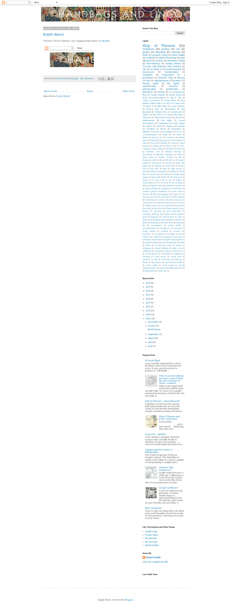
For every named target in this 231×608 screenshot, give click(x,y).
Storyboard (176, 112)
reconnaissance (150, 134)
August (151, 338)
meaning (150, 129)
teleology (178, 260)
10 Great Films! (152, 360)
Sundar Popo (154, 174)
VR (164, 183)
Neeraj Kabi (153, 109)
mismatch (178, 228)
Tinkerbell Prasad (162, 117)
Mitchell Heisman (173, 152)
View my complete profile (155, 562)
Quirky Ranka (152, 545)
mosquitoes (160, 234)
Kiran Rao (181, 149)
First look (154, 143)
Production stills (149, 160)
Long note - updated (155, 434)
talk (155, 260)
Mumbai (160, 52)
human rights (151, 83)
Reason (169, 163)
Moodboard (147, 155)
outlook (157, 237)
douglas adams (151, 206)
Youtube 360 (180, 186)
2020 (148, 283)
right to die (177, 248)
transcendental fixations (174, 262)
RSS (166, 160)
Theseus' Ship (165, 77)
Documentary (171, 72)
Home (90, 91)
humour (181, 126)
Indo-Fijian (158, 149)
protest (163, 243)
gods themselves (173, 211)
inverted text (148, 220)
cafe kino (153, 197)
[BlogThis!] (102, 78)
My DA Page (151, 542)
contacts (161, 200)
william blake (174, 268)
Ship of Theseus (159, 46)
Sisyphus (162, 172)
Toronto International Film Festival (162, 66)
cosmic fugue (178, 123)
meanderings (149, 86)
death (159, 126)
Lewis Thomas (178, 106)
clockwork (181, 197)
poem (146, 52)
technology (165, 260)
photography (149, 89)
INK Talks (162, 106)
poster (157, 131)
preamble (168, 131)
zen (183, 268)
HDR (145, 55)
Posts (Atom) (63, 96)
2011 (148, 310)
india (180, 217)
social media (160, 257)
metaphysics (164, 228)
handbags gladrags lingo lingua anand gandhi (162, 214)
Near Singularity (153, 508)
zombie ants (162, 271)
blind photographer (161, 194)
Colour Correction (151, 100)
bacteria (146, 194)
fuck (162, 209)
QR (160, 160)
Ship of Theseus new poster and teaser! (169, 417)
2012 (148, 306)
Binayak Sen (157, 138)
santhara (158, 251)
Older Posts (129, 91)
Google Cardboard (168, 487)
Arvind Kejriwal (174, 69)
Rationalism (157, 163)
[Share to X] (106, 78)
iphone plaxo (160, 220)
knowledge (154, 223)
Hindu (168, 146)
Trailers (179, 180)
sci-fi (183, 251)
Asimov (159, 60)
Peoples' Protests (166, 157)
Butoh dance (53, 34)
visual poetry (168, 265)
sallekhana (147, 251)
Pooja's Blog (151, 535)
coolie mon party (175, 200)
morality (164, 231)
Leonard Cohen (159, 55)
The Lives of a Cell (161, 114)
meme (163, 129)
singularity (177, 254)
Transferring (148, 183)
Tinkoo (145, 180)
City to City (175, 98)
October (152, 326)
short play (165, 254)
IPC (176, 146)
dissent (181, 77)
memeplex (176, 129)
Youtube (169, 186)
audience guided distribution (155, 191)
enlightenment (161, 80)
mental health (174, 225)
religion (179, 245)
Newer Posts (50, 91)
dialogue (168, 203)
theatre (145, 262)
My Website (151, 538)
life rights (173, 83)
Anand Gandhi (158, 95)
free (155, 209)
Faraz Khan (170, 100)
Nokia (179, 155)
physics (181, 240)
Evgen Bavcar (164, 140)
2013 (148, 302)
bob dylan (166, 120)
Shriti (165, 169)
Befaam (146, 138)
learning (179, 223)
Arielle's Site (151, 531)
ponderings (172, 89)
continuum (163, 123)
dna (148, 80)
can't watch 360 (167, 197)
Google (173, 143)
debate (159, 203)
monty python (149, 231)
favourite (178, 206)
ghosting (157, 211)
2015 (148, 294)
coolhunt (150, 57)
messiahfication (149, 228)
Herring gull (158, 146)
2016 (148, 291)
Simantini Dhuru (149, 172)
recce (179, 131)
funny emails (172, 209)
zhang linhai (150, 271)
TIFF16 (146, 114)
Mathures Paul (153, 152)
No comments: (87, 78)
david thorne (148, 203)
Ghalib (164, 143)
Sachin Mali (170, 166)
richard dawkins (162, 248)
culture (149, 126)
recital (148, 245)
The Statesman (176, 177)
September (153, 334)
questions (148, 92)
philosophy (171, 240)
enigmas (170, 126)
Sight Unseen (176, 169)
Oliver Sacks (148, 157)
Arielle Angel (175, 95)
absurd (178, 117)
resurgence (147, 248)
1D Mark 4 (155, 69)
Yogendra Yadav (156, 186)
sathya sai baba (171, 251)
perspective (158, 240)
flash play (147, 209)
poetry (165, 49)
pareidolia (178, 237)
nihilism (146, 131)
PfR (180, 157)
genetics (177, 80)
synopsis (146, 260)
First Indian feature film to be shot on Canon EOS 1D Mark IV (164, 103)
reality (182, 243)
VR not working (175, 183)
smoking (146, 257)
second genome (151, 254)
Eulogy (153, 140)
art (178, 49)
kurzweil (164, 223)
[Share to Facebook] (109, 78)
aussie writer (176, 191)
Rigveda (158, 166)
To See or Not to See (161, 180)
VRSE (145, 186)
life (144, 225)
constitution (150, 200)
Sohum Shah (161, 112)
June (150, 346)
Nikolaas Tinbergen (164, 155)
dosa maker (180, 203)
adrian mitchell (151, 189)
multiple (171, 234)
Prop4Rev (148, 75)
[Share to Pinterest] (112, 78)
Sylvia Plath (155, 177)
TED (165, 177)
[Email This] (99, 78)
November (153, 322)
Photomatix (170, 109)
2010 (148, 314)
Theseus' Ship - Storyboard (167, 468)
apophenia (165, 189)
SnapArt (172, 172)
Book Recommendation (154, 98)
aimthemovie (149, 120)
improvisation (168, 217)
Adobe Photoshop (167, 57)
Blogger (129, 600)
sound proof (176, 257)
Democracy (148, 72)
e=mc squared (167, 206)
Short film (154, 169)
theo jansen (156, 262)
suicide (161, 92)
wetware (162, 268)
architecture (177, 189)
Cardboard (170, 138)
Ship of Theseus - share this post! (162, 401)
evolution (148, 49)
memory (173, 86)
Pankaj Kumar (173, 63)
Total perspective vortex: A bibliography (158, 450)
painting (166, 237)
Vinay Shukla (178, 55)
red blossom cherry (163, 245)
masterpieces (156, 225)
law (172, 223)
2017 (148, 286)
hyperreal (154, 217)
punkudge (173, 243)
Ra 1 (173, 160)
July (150, 342)
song (165, 134)
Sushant (166, 174)
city (144, 69)
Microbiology (153, 63)
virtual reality (152, 265)
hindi (145, 217)
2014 (148, 298)
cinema (175, 52)
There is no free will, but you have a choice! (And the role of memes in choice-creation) (171, 379)
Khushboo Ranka (176, 60)
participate (147, 240)
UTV (158, 183)
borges (175, 194)
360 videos (177, 135)
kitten (145, 223)
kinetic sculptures (175, 220)
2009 (148, 318)
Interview (170, 149)
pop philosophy (151, 243)
